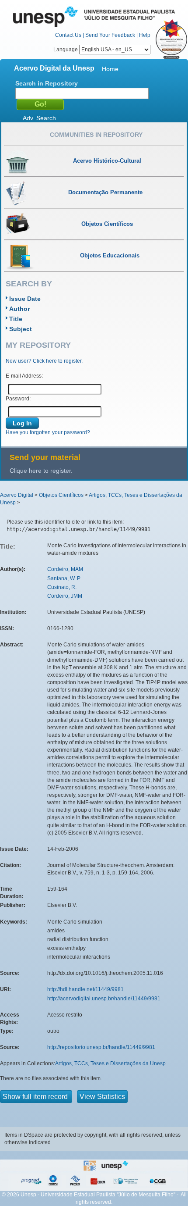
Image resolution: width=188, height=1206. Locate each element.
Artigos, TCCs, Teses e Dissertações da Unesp (110, 1063)
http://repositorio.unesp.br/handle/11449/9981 (101, 1047)
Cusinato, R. (62, 587)
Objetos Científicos (61, 495)
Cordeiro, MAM (65, 569)
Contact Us (68, 35)
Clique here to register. (41, 470)
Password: (18, 399)
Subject (20, 328)
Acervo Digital (16, 495)
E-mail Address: (24, 376)
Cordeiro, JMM (64, 596)
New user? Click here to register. (44, 361)
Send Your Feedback (110, 35)
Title (15, 318)
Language (66, 49)
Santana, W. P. (64, 578)
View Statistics (102, 1096)
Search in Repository (46, 83)
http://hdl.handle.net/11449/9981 (85, 989)
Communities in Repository (96, 134)
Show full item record (36, 1096)
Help (144, 35)
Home (110, 68)
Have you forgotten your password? (48, 432)
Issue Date (25, 298)
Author (19, 308)
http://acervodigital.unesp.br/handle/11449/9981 (103, 998)
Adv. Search (39, 117)
